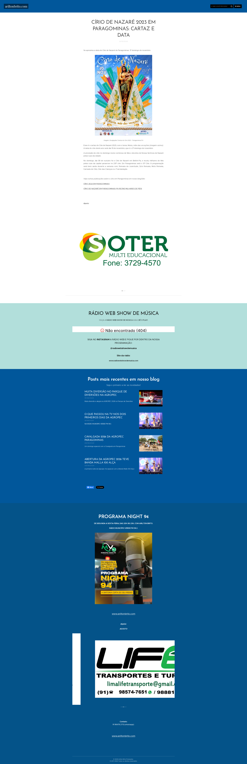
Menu (239, 6)
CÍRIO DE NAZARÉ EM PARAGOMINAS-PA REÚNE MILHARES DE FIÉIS (112, 189)
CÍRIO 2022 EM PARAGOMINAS (96, 184)
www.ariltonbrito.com (123, 613)
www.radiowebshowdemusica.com (123, 360)
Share (91, 487)
